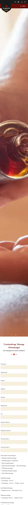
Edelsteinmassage (5, 495)
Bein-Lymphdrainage (7, 463)
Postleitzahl (4, 405)
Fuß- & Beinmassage (7, 473)
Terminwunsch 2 (5, 447)
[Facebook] (18, 2)
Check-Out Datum (6, 430)
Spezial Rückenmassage (8, 466)
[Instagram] (15, 2)
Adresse (3, 397)
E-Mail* (3, 381)
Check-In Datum (5, 422)
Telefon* (3, 389)
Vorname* (3, 364)
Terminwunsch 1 (5, 439)
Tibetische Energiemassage (9, 471)
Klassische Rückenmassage (9, 458)
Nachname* (4, 372)
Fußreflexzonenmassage (7, 502)
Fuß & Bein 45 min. (17, 490)
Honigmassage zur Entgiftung (10, 460)
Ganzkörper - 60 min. (7, 481)
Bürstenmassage (21, 466)
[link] (22, 2)
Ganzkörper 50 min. (7, 498)
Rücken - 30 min (19, 483)
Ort (2, 414)
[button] (1, 172)
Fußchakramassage (7, 468)
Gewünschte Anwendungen (8, 455)
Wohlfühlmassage (5, 478)
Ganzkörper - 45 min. (7, 483)
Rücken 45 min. (6, 490)
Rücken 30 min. (19, 498)
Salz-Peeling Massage (6, 488)
